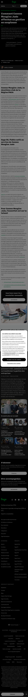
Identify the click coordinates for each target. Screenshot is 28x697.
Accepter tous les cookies (14, 359)
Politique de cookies (10, 353)
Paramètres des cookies (14, 363)
